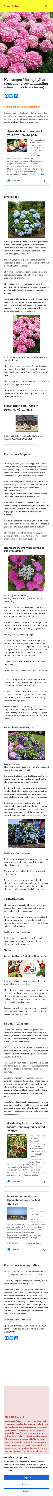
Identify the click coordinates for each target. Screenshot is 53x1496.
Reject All (26, 1491)
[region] (26, 1475)
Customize (26, 1484)
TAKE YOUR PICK (24, 439)
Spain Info (11, 6)
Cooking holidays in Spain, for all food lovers (25, 956)
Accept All (26, 1477)
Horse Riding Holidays (19, 406)
